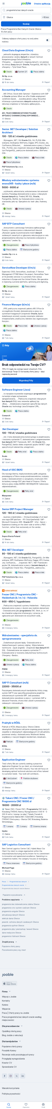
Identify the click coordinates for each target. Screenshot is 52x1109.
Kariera (5, 1005)
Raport (47, 82)
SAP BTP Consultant (13, 223)
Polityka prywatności (11, 1093)
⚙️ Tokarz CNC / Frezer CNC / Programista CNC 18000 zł (18, 800)
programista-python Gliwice (13, 925)
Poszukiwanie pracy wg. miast (14, 950)
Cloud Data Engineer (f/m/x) (17, 50)
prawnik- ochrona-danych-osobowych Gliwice (20, 922)
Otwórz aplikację (42, 3)
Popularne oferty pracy (11, 946)
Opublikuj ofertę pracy (11, 1031)
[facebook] (4, 1075)
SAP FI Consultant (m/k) (15, 682)
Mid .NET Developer (13, 550)
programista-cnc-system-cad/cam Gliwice (19, 908)
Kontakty (6, 1000)
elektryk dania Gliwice (11, 918)
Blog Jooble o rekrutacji (12, 1035)
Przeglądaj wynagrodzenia (13, 1058)
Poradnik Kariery (9, 1050)
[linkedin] (22, 1075)
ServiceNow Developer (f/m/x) (18, 267)
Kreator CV (7, 1062)
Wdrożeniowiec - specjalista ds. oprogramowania (19, 637)
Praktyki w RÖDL (11, 722)
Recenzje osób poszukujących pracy (18, 1054)
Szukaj (26, 24)
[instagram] (10, 1075)
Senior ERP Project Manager (17, 509)
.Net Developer (10, 429)
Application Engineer (13, 759)
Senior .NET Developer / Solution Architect (20, 131)
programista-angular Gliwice (13, 911)
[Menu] (3, 3)
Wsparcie (6, 1009)
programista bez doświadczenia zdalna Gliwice (20, 904)
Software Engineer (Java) (16, 389)
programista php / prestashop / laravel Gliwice (20, 929)
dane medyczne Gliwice (11, 933)
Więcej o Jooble (9, 996)
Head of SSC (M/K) (12, 469)
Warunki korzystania (10, 1088)
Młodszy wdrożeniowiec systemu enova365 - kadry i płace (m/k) (20, 182)
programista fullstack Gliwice (13, 936)
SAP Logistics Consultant (16, 844)
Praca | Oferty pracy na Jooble (15, 1013)
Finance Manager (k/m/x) (16, 304)
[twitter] (16, 1075)
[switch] (48, 40)
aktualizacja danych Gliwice (13, 915)
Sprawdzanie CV (9, 1067)
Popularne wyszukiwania (12, 895)
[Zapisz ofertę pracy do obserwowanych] (49, 50)
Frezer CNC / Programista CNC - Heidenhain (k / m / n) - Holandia (19, 596)
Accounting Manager (14, 89)
